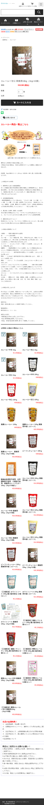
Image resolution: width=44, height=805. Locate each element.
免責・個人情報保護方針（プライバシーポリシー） (15, 801)
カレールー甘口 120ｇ (30, 399)
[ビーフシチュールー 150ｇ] (32, 441)
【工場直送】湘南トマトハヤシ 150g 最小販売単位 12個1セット (11, 651)
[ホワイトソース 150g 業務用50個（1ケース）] (32, 582)
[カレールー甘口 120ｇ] (32, 389)
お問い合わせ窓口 (27, 23)
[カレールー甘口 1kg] (11, 365)
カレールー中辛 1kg (8, 350)
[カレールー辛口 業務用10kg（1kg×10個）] (11, 528)
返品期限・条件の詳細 (9, 109)
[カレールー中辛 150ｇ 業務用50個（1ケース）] (32, 468)
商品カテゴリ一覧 (38, 23)
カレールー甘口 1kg (8, 375)
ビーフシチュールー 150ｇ (32, 451)
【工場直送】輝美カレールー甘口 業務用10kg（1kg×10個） (11, 709)
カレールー (13, 39)
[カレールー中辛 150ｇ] (32, 364)
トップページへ (5, 23)
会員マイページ (23, 6)
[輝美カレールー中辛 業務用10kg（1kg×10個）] (11, 668)
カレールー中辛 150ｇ (30, 374)
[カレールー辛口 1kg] (32, 340)
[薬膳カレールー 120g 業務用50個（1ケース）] (32, 414)
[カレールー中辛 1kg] (11, 340)
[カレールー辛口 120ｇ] (11, 389)
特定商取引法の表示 (9, 803)
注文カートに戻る (32, 6)
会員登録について (10, 739)
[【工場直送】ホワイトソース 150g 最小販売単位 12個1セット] (11, 582)
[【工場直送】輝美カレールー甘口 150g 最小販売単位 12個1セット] (32, 668)
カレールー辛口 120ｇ (9, 400)
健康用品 (4, 39)
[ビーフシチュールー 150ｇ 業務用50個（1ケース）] (11, 554)
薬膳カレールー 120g (9, 424)
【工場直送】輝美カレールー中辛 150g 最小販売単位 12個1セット (32, 651)
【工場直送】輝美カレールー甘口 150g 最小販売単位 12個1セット (32, 680)
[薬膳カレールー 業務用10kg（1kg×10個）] (11, 442)
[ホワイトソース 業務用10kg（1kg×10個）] (11, 611)
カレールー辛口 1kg (29, 350)
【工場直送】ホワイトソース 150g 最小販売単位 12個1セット (11, 594)
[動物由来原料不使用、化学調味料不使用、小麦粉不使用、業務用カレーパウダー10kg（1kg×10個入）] (11, 469)
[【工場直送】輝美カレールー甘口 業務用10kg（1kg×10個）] (11, 697)
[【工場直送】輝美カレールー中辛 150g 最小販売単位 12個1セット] (32, 639)
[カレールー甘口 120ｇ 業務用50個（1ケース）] (32, 527)
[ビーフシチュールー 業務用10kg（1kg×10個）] (32, 555)
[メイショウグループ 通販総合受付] (8, 3)
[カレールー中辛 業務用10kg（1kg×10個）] (11, 501)
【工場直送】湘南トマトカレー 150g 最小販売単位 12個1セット (32, 622)
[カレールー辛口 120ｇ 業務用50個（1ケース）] (32, 500)
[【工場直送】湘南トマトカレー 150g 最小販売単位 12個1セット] (32, 610)
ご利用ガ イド (16, 23)
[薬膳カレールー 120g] (11, 414)
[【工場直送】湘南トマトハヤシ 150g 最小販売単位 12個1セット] (11, 639)
